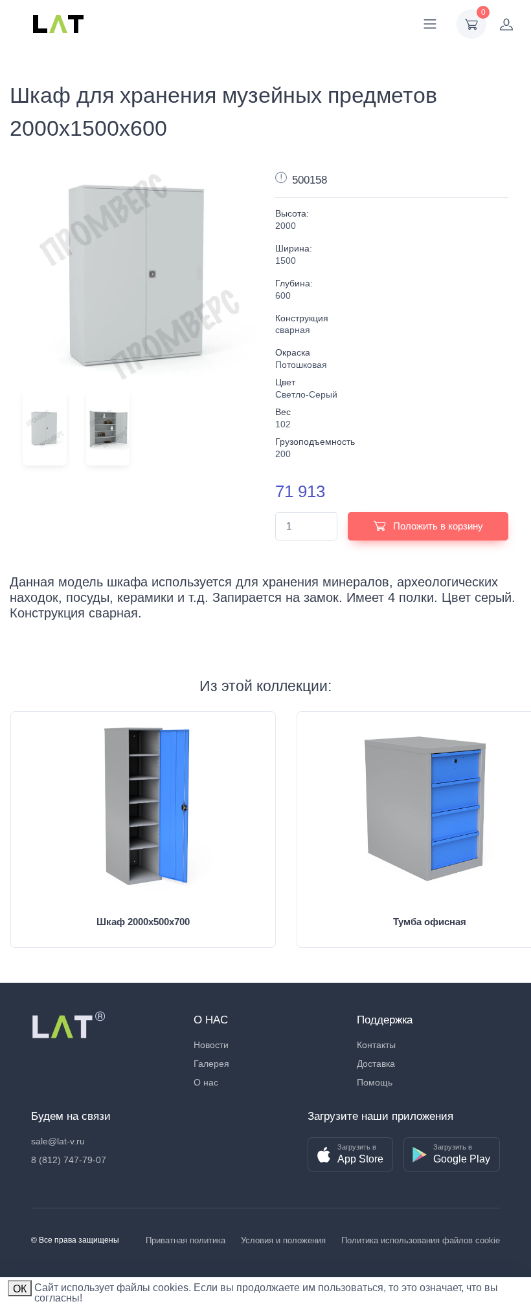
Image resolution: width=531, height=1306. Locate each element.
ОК (20, 1288)
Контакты (376, 1045)
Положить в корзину (436, 525)
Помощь (374, 1082)
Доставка (376, 1063)
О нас (206, 1082)
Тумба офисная (429, 921)
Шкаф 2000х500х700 (143, 921)
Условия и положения (283, 1240)
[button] (350, 1154)
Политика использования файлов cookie (420, 1240)
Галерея (211, 1063)
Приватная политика (185, 1240)
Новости (211, 1045)
